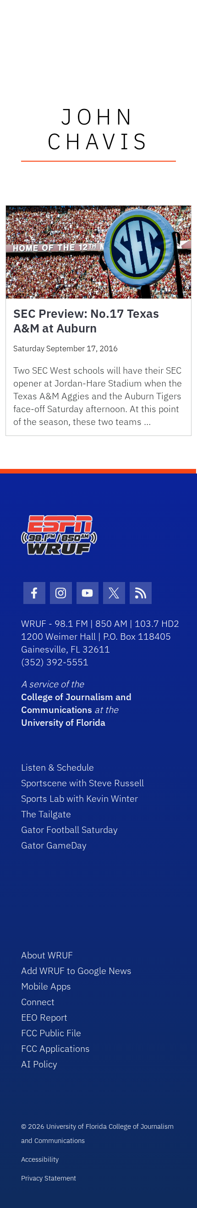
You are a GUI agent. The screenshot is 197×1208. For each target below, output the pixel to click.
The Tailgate (46, 814)
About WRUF (47, 955)
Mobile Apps (46, 986)
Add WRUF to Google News (76, 970)
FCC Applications (55, 1048)
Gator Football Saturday (69, 829)
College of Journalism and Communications (76, 703)
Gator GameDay (54, 845)
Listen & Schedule (57, 767)
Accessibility (40, 1159)
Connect (38, 1002)
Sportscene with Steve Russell (82, 783)
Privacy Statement (48, 1178)
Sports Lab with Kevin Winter (79, 798)
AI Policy (39, 1064)
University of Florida (63, 722)
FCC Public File (51, 1033)
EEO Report (44, 1017)
